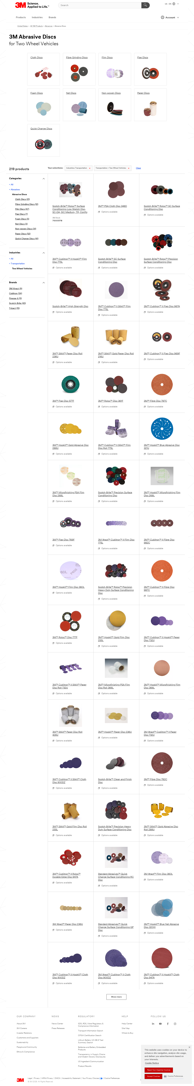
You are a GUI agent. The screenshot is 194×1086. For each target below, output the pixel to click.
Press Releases (58, 1028)
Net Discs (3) (21, 224)
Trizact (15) (14, 308)
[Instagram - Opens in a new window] (175, 1024)
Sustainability (22, 1042)
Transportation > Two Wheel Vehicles (111, 168)
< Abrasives (14, 190)
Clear (138, 168)
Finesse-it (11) (15, 298)
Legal (30, 1078)
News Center (57, 1024)
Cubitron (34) (15, 293)
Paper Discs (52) (22, 234)
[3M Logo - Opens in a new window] (32, 5)
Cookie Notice (152, 1063)
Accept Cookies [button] (153, 1076)
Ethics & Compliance (26, 1052)
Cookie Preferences (112, 1078)
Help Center (127, 1024)
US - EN (168, 4)
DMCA (57, 1078)
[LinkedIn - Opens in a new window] (153, 1024)
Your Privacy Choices (90, 1078)
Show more (116, 997)
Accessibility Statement (71, 1078)
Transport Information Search (90, 1031)
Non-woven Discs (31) (25, 229)
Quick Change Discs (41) (26, 239)
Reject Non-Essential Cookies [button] (158, 1070)
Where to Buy (127, 1033)
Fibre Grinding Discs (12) (26, 204)
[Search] (145, 5)
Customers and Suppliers (27, 1038)
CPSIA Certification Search (89, 1036)
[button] (174, 1076)
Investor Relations (24, 1033)
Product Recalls (84, 1066)
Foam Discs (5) (22, 219)
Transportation (76, 168)
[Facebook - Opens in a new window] (168, 1024)
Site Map (126, 1028)
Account (170, 17)
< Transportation (17, 264)
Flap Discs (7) (21, 214)
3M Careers (22, 1028)
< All (11, 185)
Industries (37, 17)
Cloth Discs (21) (22, 199)
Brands (52, 17)
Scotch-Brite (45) (17, 303)
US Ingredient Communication (91, 1062)
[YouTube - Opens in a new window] (160, 1024)
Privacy (37, 1078)
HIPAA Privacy (47, 1078)
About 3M (21, 1024)
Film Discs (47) (22, 209)
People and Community (27, 1047)
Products (21, 17)
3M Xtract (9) (15, 289)
